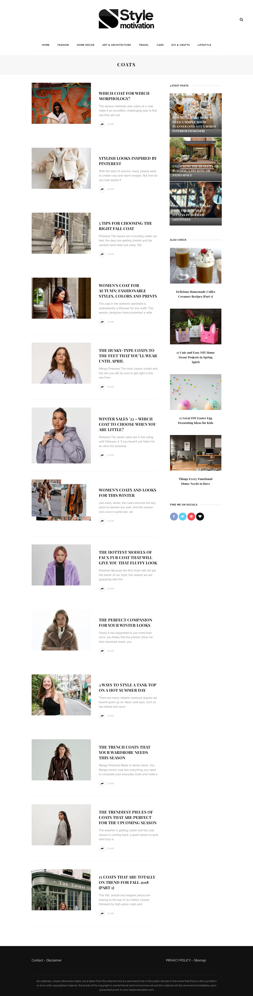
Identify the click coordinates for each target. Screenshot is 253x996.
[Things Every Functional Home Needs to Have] (195, 452)
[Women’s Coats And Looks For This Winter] (61, 500)
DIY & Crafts (181, 45)
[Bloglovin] (200, 517)
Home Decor (85, 45)
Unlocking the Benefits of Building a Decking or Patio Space (195, 170)
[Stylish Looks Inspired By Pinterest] (61, 168)
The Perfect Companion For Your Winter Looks (125, 622)
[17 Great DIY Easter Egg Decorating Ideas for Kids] (195, 392)
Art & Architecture (116, 45)
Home (46, 45)
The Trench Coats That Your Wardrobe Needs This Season (124, 752)
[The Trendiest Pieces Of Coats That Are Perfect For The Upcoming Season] (61, 824)
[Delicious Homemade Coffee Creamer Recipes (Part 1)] (195, 265)
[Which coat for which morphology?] (61, 103)
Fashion (63, 45)
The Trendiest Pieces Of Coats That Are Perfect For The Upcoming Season (128, 817)
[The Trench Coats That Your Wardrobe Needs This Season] (61, 759)
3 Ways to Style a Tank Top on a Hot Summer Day (127, 687)
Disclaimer (54, 960)
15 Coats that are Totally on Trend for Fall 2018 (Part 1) (127, 882)
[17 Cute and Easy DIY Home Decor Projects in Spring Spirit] (195, 326)
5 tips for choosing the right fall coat (125, 225)
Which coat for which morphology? (124, 95)
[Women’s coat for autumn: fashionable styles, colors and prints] (61, 298)
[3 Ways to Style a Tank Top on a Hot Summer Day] (61, 694)
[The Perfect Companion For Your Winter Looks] (61, 629)
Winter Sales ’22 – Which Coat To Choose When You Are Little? (127, 424)
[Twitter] (183, 517)
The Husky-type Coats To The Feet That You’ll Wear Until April (128, 356)
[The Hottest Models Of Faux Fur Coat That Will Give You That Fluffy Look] (61, 565)
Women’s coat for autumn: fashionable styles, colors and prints (128, 291)
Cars (160, 45)
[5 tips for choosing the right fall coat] (61, 233)
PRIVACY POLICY (178, 960)
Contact (37, 960)
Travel (144, 45)
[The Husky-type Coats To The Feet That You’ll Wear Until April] (61, 363)
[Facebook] (174, 517)
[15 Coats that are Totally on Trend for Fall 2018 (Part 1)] (61, 889)
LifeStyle (204, 45)
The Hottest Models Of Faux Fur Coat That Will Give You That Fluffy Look (128, 557)
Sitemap (200, 960)
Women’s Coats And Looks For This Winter (127, 492)
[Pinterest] (191, 517)
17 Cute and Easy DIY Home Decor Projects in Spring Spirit (196, 357)
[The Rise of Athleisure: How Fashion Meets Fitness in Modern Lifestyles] (196, 199)
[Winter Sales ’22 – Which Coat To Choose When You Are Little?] (61, 435)
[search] (241, 19)
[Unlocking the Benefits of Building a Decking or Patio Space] (196, 155)
